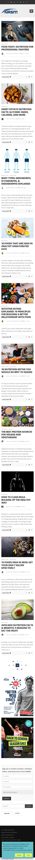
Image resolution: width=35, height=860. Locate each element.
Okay (28, 855)
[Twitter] (20, 2)
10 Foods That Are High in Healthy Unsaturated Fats (17, 246)
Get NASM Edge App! (7, 830)
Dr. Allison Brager (11, 441)
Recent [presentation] (17, 813)
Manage (19, 855)
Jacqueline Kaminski (12, 53)
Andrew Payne (10, 187)
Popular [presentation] (6, 813)
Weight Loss (4, 175)
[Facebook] (8, 2)
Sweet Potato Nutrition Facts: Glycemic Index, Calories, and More (16, 112)
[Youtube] (23, 2)
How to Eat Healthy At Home (11, 840)
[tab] (6, 813)
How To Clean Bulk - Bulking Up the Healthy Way (16, 499)
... (21, 661)
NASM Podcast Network (9, 832)
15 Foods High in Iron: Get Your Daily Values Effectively (17, 565)
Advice (10, 429)
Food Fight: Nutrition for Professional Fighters (17, 48)
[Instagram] (11, 2)
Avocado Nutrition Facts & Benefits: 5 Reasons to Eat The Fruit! (17, 628)
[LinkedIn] (14, 2)
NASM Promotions (7, 835)
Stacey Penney (10, 118)
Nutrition (4, 44)
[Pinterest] (17, 2)
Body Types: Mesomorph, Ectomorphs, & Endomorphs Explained (16, 180)
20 (17, 669)
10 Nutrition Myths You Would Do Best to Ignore (16, 371)
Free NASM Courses (7, 837)
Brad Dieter (9, 506)
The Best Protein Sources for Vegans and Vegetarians (16, 434)
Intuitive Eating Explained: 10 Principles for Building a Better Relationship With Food (16, 313)
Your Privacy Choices (7, 859)
